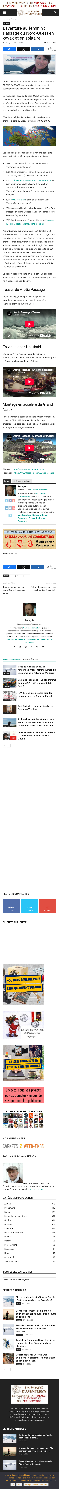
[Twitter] (6, 502)
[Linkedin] (21, 646)
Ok (13, 1484)
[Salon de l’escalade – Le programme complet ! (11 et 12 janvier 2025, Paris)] (9, 683)
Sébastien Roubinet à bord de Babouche (32, 180)
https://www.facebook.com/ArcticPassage (34, 473)
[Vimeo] (10, 517)
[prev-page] (4, 745)
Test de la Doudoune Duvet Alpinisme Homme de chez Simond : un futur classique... (35, 1343)
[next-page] (9, 745)
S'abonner (47, 900)
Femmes (14, 19)
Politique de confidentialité (36, 1484)
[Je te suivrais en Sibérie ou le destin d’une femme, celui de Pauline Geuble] (9, 735)
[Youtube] (44, 646)
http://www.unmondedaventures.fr (29, 624)
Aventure (7, 700)
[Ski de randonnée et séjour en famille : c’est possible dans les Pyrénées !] (8, 1301)
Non (19, 1484)
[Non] (55, 1480)
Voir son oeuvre (37, 1189)
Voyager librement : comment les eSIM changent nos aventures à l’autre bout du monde (36, 1313)
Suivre (29, 900)
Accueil (5, 19)
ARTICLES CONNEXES (11, 659)
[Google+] (13, 502)
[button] (4, 12)
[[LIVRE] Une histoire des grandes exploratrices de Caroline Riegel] (9, 696)
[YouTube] (13, 509)
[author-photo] (29, 616)
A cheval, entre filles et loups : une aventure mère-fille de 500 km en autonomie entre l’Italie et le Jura (36, 722)
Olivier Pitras (18, 199)
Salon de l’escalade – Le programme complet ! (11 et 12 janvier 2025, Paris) (37, 682)
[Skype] (26, 646)
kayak (27, 576)
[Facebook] (10, 502)
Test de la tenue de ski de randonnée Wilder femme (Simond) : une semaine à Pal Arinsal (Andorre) (37, 669)
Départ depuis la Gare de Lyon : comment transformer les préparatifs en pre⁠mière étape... (35, 1357)
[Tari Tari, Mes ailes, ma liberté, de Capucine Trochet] (9, 709)
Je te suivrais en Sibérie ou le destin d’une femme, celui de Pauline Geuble (37, 735)
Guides (19, 1320)
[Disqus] (29, 786)
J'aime (11, 900)
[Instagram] (10, 509)
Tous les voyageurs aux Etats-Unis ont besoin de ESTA (14, 590)
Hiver (18, 1303)
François (9, 43)
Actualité (7, 686)
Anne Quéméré (16, 576)
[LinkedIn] (6, 509)
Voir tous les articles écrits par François (23, 639)
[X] (32, 646)
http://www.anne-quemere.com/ (28, 469)
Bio (8, 481)
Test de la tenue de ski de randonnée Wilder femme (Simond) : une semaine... (35, 1328)
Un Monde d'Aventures (32, 628)
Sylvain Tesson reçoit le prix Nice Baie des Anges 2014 (43, 588)
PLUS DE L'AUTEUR (30, 659)
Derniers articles (23, 481)
